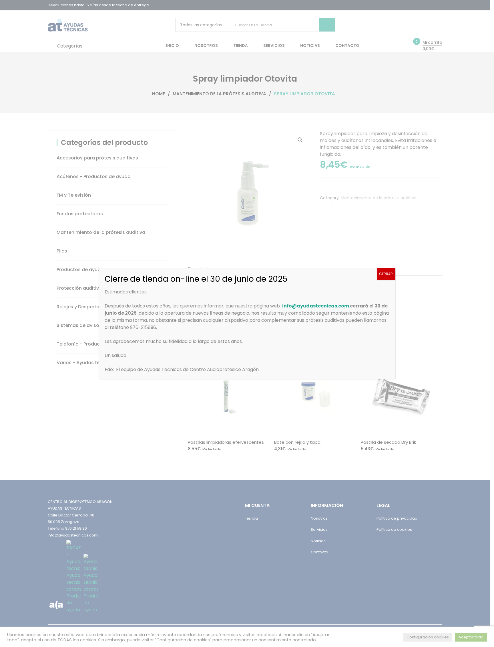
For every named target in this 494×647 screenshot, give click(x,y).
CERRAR (386, 273)
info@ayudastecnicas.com (315, 306)
